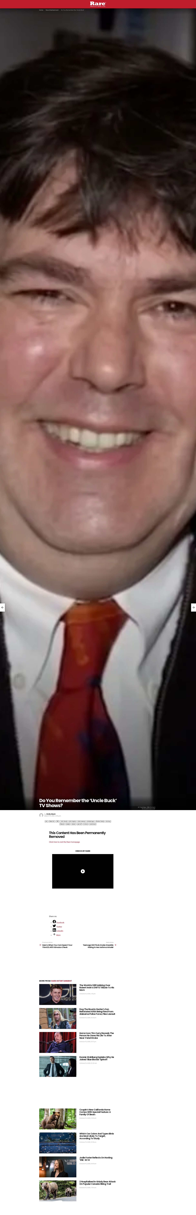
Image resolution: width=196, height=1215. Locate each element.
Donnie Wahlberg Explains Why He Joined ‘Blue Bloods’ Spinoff (96, 1058)
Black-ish (52, 821)
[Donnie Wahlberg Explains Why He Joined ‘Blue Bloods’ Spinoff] (57, 1066)
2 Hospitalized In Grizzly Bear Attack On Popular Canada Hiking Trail (97, 1183)
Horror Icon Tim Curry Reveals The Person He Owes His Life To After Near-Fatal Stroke (96, 1035)
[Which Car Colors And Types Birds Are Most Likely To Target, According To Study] (57, 1142)
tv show (86, 824)
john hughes (72, 821)
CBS (57, 821)
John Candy (64, 821)
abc (46, 821)
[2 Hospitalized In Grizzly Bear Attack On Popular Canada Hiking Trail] (57, 1190)
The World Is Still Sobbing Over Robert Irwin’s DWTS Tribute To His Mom (96, 987)
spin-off (79, 824)
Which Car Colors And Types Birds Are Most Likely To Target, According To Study (96, 1136)
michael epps (90, 821)
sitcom (73, 824)
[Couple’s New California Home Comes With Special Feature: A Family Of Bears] (57, 1118)
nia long (108, 821)
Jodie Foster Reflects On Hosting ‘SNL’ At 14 (95, 1159)
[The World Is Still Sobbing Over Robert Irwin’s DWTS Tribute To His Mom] (57, 994)
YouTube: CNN (145, 807)
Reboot (62, 824)
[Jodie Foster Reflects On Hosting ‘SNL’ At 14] (57, 1166)
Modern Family (100, 821)
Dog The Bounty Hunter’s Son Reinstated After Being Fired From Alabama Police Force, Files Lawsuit (97, 1011)
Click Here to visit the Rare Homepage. (64, 842)
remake (68, 824)
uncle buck (93, 824)
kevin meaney (81, 821)
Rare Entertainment (61, 981)
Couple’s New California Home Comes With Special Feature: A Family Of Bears (95, 1112)
